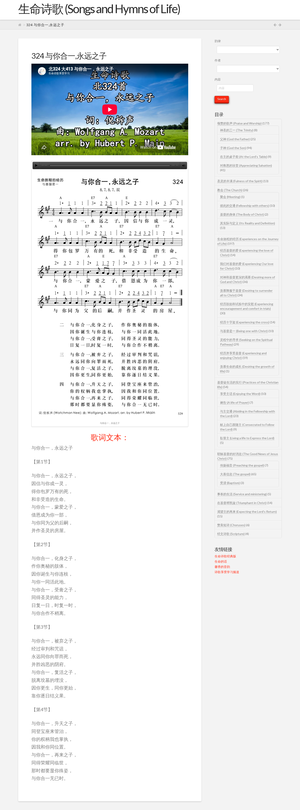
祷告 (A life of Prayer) (234, 402)
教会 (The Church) (229, 190)
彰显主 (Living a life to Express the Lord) (247, 438)
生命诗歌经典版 (225, 556)
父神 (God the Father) (235, 139)
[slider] (109, 165)
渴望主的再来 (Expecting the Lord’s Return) (247, 511)
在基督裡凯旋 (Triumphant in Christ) (241, 503)
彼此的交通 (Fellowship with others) (244, 205)
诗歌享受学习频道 (227, 572)
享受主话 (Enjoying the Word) (240, 394)
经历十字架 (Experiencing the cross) (244, 322)
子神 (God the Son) (233, 148)
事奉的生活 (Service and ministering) (242, 494)
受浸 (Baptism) (230, 483)
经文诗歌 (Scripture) (231, 534)
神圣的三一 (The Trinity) (236, 130)
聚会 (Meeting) (230, 197)
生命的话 (221, 561)
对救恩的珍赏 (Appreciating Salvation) (246, 165)
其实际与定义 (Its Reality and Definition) (247, 223)
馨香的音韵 (222, 567)
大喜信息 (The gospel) (235, 474)
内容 (218, 79)
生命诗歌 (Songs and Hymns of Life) (99, 9)
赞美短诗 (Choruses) (231, 525)
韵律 (218, 41)
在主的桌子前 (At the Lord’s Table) (243, 156)
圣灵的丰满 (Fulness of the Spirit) (239, 181)
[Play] (36, 165)
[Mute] (183, 165)
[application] (110, 165)
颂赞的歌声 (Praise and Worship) (239, 123)
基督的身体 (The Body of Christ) (242, 214)
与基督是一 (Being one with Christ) (244, 331)
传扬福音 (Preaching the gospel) (242, 465)
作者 (218, 60)
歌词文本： (110, 437)
